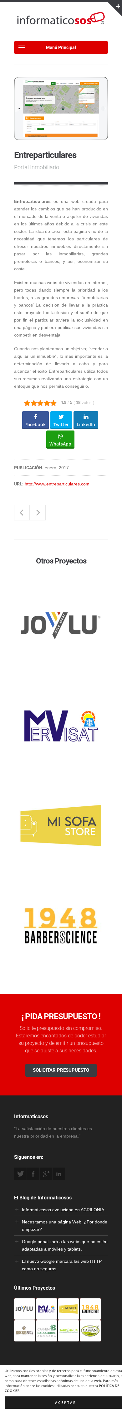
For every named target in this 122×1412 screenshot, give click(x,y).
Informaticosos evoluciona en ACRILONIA (63, 1209)
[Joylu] (24, 1315)
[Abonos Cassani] (90, 1337)
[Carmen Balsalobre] (46, 1337)
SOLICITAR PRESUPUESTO (61, 1070)
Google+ (46, 1174)
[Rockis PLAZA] (24, 1337)
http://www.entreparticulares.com (57, 483)
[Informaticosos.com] (61, 24)
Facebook (33, 1174)
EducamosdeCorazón (38, 512)
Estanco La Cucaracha (22, 512)
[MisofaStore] (68, 1315)
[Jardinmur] (68, 1337)
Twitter (20, 1174)
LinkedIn (59, 1174)
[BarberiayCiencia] (90, 1315)
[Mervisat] (46, 1315)
